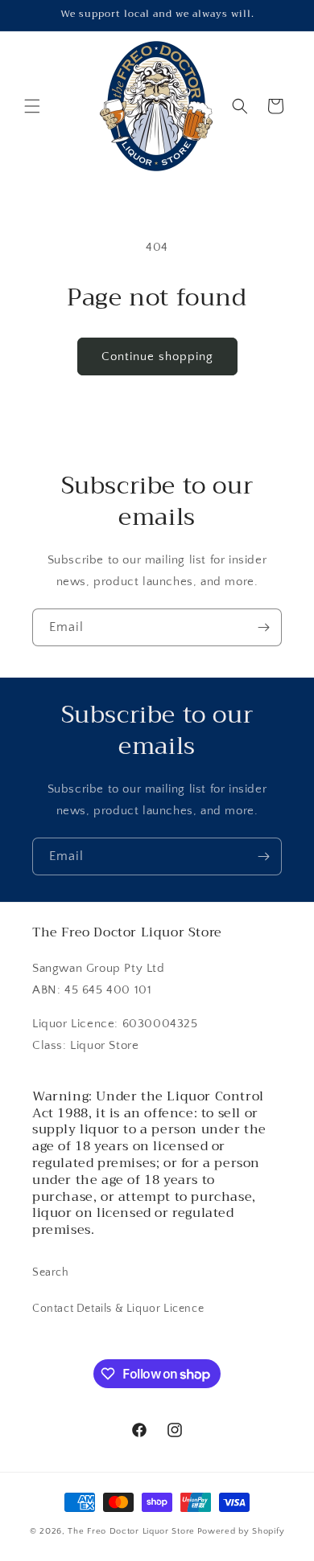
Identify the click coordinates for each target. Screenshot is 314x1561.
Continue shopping (157, 356)
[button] (32, 106)
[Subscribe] (263, 627)
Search (50, 1272)
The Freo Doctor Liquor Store (131, 1531)
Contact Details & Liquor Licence (118, 1308)
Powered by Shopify (241, 1531)
